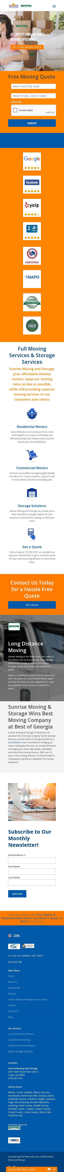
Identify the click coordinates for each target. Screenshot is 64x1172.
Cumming (12, 1105)
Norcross (45, 1092)
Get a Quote (32, 546)
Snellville (28, 1092)
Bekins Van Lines (37, 656)
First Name (14, 866)
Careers (12, 1005)
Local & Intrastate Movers (20, 1033)
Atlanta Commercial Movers (21, 1045)
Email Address (17, 855)
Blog (10, 1017)
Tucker (19, 1092)
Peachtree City (15, 1115)
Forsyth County (16, 1112)
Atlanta (11, 1092)
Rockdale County (16, 1108)
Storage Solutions (32, 505)
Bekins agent (47, 678)
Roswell (34, 1102)
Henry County (31, 1112)
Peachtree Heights (36, 1099)
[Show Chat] (49, 1169)
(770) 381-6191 (15, 1078)
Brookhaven (14, 1095)
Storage (12, 993)
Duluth (50, 1095)
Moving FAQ (14, 987)
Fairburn (30, 1108)
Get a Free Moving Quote (27, 47)
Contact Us (13, 1011)
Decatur (42, 1095)
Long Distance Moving (19, 1039)
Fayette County (43, 1108)
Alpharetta (44, 1102)
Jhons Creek (46, 1112)
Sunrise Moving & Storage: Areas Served (27, 999)
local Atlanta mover (17, 742)
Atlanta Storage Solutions (20, 1051)
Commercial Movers (32, 468)
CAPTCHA (16, 102)
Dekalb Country (40, 1105)
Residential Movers (32, 426)
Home (11, 976)
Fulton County (25, 1105)
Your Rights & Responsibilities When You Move (28, 916)
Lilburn (36, 1092)
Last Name (14, 877)
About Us (12, 981)
